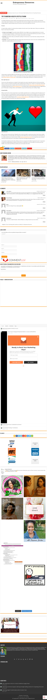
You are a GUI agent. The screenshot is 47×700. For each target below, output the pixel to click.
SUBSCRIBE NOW (16, 362)
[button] (23, 348)
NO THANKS (31, 362)
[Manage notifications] (44, 697)
